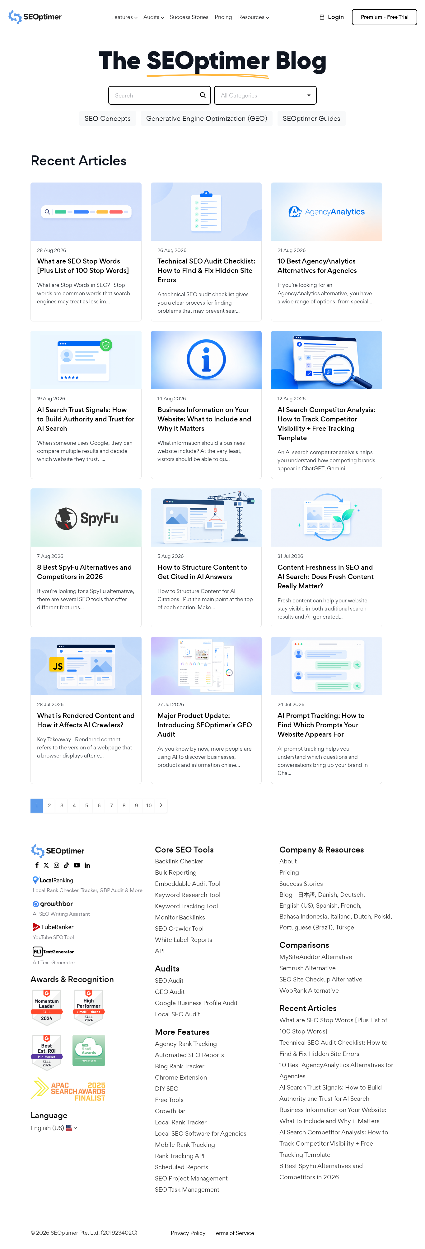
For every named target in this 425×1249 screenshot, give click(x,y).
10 (149, 806)
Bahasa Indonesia (303, 916)
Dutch (362, 916)
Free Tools (169, 1100)
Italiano (340, 916)
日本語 (306, 894)
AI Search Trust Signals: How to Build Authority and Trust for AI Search (85, 419)
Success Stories (189, 17)
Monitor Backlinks (180, 917)
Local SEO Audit (177, 1014)
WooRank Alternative (309, 990)
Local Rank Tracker (181, 1122)
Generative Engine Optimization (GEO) (206, 118)
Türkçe (345, 927)
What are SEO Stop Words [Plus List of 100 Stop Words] (83, 266)
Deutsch (351, 894)
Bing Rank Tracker (179, 1066)
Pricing (223, 17)
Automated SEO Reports (189, 1055)
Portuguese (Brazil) (306, 927)
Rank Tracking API (179, 1156)
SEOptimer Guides (311, 118)
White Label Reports (183, 940)
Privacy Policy (188, 1233)
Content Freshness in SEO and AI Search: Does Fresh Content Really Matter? (326, 577)
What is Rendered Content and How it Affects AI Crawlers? (86, 720)
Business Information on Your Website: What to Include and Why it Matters (204, 419)
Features (122, 17)
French (350, 905)
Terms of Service (233, 1233)
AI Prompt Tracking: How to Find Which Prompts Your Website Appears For (321, 725)
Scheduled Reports (181, 1167)
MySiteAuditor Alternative (315, 957)
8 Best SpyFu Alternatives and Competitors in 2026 (84, 572)
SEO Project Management (191, 1178)
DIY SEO (167, 1089)
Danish (327, 894)
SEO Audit (169, 980)
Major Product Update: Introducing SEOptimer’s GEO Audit (204, 725)
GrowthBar (170, 1111)
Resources (251, 17)
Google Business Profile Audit (196, 1003)
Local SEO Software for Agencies (200, 1133)
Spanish (327, 905)
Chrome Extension (181, 1077)
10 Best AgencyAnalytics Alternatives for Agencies (317, 266)
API (160, 951)
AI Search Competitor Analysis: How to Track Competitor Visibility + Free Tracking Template (326, 424)
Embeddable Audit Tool (188, 884)
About (288, 861)
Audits (151, 17)
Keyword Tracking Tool (186, 906)
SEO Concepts (108, 118)
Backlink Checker (179, 861)
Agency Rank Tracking (186, 1044)
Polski (382, 916)
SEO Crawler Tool (179, 928)
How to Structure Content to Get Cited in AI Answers (202, 572)
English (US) (296, 905)
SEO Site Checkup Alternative (320, 979)
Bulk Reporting (176, 872)
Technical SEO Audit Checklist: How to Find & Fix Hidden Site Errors (206, 271)
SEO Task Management (187, 1189)
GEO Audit (170, 992)
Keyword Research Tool (188, 895)
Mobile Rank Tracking (185, 1145)
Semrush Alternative (307, 968)
